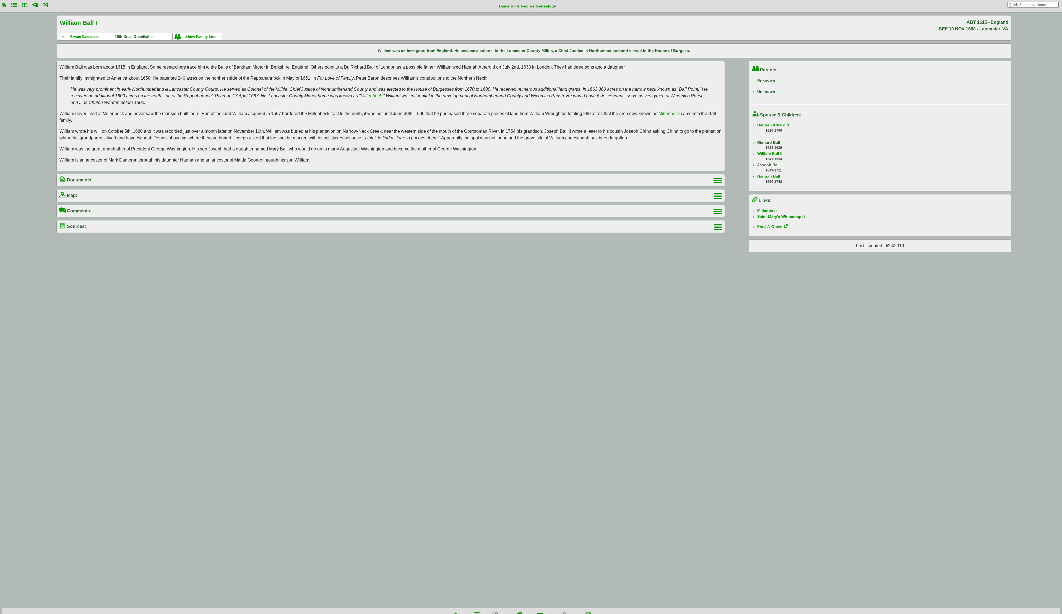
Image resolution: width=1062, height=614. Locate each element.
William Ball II (769, 153)
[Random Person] (45, 4)
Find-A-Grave (769, 226)
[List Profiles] (14, 4)
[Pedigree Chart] (35, 4)
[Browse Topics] (24, 4)
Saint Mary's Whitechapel (781, 216)
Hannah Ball (768, 176)
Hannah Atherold (773, 125)
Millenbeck (371, 95)
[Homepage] (4, 4)
